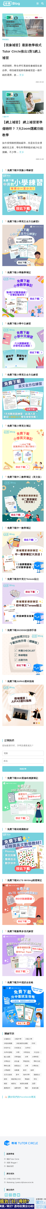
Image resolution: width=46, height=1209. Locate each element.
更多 (21, 75)
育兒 (35, 1079)
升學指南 (17, 1057)
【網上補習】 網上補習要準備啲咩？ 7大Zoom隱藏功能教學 (22, 128)
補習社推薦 (24, 1083)
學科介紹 (37, 1061)
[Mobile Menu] (38, 3)
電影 (26, 1088)
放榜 (32, 1070)
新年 (17, 1075)
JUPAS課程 (8, 1052)
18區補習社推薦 (22, 1043)
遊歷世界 (17, 1088)
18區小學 (28, 1039)
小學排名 (35, 1066)
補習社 (13, 1083)
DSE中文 (7, 1048)
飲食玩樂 (35, 1088)
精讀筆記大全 (16, 1079)
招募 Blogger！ (12, 1163)
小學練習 (7, 1070)
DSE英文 (18, 1048)
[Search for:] (41, 3)
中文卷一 (37, 1052)
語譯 (33, 1083)
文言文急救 (8, 1075)
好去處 (16, 1061)
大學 (26, 1057)
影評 (24, 1070)
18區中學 (18, 1039)
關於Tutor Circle (13, 1159)
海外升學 (26, 1075)
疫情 (5, 1079)
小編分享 (5, 117)
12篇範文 (7, 1039)
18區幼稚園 (8, 1043)
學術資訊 (5, 39)
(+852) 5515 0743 (13, 1179)
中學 (18, 1052)
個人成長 (7, 1057)
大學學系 (35, 1057)
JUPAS (27, 1048)
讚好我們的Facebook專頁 (21, 1097)
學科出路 (7, 1066)
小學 (26, 1066)
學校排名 (26, 1061)
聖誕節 (27, 1079)
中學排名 (27, 1052)
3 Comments (10, 82)
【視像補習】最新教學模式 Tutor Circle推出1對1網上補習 (22, 51)
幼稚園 (16, 1070)
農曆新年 (7, 1088)
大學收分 (7, 1061)
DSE (33, 1043)
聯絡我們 (10, 1166)
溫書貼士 (37, 1075)
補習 (5, 1083)
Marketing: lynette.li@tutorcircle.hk (20, 1182)
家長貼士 (17, 1066)
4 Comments (10, 159)
